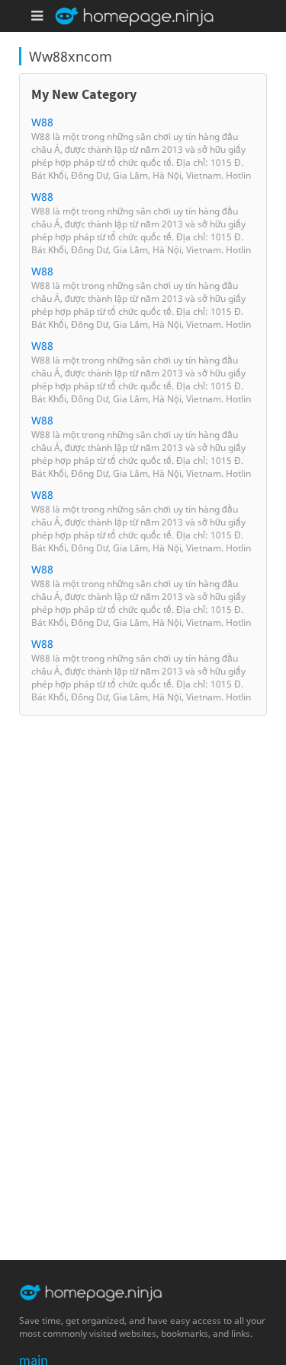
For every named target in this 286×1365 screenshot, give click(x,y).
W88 (42, 122)
